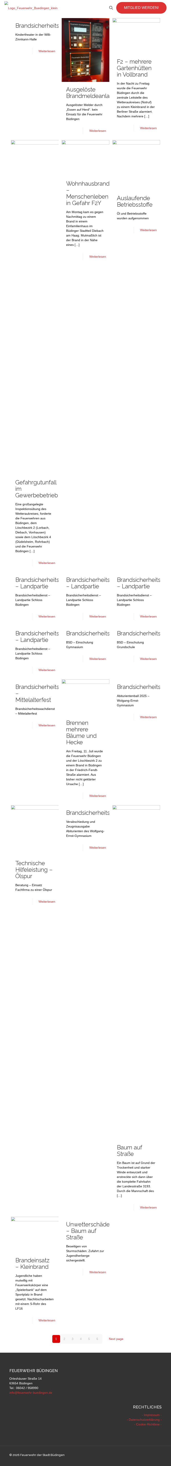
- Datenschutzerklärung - (144, 1419)
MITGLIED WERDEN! (141, 8)
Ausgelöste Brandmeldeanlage (91, 92)
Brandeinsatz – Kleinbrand (32, 1263)
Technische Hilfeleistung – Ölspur (34, 869)
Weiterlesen (47, 51)
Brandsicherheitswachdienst (52, 25)
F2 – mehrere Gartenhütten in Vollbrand (134, 68)
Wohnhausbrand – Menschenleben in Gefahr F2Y (88, 193)
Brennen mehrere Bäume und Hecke (81, 733)
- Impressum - (152, 1415)
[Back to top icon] (149, 1457)
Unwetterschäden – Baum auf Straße (89, 1231)
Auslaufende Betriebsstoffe (135, 201)
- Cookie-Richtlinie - (148, 1424)
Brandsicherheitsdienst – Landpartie (45, 583)
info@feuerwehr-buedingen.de (30, 1392)
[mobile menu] (95, 8)
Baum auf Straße (129, 1150)
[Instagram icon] (155, 1455)
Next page (116, 1339)
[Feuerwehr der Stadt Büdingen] (30, 8)
